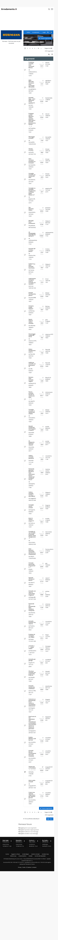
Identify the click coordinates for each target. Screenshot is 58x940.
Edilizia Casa (13, 856)
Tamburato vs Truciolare (32, 767)
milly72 (32, 556)
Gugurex (32, 510)
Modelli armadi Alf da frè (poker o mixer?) (32, 428)
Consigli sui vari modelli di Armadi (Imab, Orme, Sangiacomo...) (32, 535)
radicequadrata (33, 240)
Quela (31, 772)
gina (46, 319)
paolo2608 (33, 297)
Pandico (32, 626)
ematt (31, 460)
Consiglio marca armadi (31, 506)
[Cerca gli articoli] (49, 9)
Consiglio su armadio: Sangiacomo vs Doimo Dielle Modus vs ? (32, 191)
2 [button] (27, 48)
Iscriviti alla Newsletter (40, 856)
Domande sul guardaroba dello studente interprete (32, 607)
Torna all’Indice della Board (32, 818)
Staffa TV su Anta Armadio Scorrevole (32, 266)
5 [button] (34, 48)
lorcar (31, 286)
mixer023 (32, 165)
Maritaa (32, 311)
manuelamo (32, 418)
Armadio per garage (32, 659)
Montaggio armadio (32, 137)
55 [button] (38, 48)
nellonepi (32, 325)
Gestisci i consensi (32, 867)
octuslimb (32, 742)
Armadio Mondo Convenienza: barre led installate (32, 753)
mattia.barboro (33, 72)
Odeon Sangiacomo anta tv (32, 350)
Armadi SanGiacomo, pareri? (32, 294)
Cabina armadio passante (31, 457)
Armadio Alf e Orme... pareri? (32, 250)
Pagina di (48, 48)
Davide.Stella (48, 98)
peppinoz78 (32, 199)
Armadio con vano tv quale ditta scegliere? (32, 593)
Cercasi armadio (31, 149)
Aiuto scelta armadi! (32, 781)
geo (31, 569)
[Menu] (52, 9)
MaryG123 (33, 383)
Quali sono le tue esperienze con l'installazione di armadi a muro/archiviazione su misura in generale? (32, 722)
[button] (41, 48)
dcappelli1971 (49, 767)
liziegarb (32, 708)
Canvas (32, 270)
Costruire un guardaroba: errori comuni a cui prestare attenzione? (32, 702)
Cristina (47, 249)
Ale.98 (31, 152)
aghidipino (33, 89)
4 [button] (32, 48)
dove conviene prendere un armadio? (32, 161)
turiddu (47, 518)
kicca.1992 (33, 690)
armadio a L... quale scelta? (31, 647)
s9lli (31, 369)
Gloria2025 (31, 142)
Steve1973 (34, 41)
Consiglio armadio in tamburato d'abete (32, 411)
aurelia (32, 432)
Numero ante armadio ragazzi (31, 379)
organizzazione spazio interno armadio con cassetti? (32, 281)
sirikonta (32, 612)
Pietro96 (32, 354)
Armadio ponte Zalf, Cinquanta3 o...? (32, 565)
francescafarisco (49, 549)
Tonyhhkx (32, 128)
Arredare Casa (45, 854)
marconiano (32, 542)
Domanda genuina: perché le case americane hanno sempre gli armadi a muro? (32, 474)
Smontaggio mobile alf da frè (32, 335)
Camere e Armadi (35, 854)
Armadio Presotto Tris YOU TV (32, 622)
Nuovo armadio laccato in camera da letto (32, 394)
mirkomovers (49, 392)
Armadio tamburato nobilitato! (32, 687)
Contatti (30, 856)
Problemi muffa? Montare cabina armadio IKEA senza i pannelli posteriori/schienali (32, 119)
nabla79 (32, 401)
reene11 (32, 582)
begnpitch (33, 731)
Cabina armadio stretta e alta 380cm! (32, 494)
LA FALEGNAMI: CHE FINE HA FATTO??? (32, 234)
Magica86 (32, 597)
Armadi (27, 38)
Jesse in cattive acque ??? (31, 519)
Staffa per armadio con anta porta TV (32, 364)
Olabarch (47, 221)
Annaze (47, 149)
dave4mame (48, 686)
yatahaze (32, 225)
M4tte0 (47, 293)
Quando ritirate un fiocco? (31, 579)
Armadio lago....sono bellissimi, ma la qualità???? (32, 100)
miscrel (47, 114)
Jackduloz (32, 212)
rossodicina (48, 456)
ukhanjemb (32, 484)
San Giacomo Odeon (31, 209)
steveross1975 (32, 341)
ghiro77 (32, 662)
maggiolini (33, 498)
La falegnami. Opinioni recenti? (32, 443)
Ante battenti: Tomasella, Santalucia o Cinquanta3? (32, 551)
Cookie (24, 867)
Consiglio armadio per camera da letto (32, 175)
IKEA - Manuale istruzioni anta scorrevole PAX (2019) (31, 83)
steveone (32, 179)
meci (31, 105)
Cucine (7, 854)
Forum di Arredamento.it (9, 9)
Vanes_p (32, 523)
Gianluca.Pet (32, 255)
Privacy (20, 867)
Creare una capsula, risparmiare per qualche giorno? (32, 795)
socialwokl (48, 659)
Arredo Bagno (25, 854)
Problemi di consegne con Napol (32, 636)
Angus (32, 639)
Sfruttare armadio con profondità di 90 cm (32, 673)
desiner (47, 62)
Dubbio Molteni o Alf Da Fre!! (32, 739)
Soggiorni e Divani (15, 854)
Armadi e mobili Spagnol (31, 307)
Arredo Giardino (22, 856)
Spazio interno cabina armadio (31, 321)
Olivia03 (32, 677)
